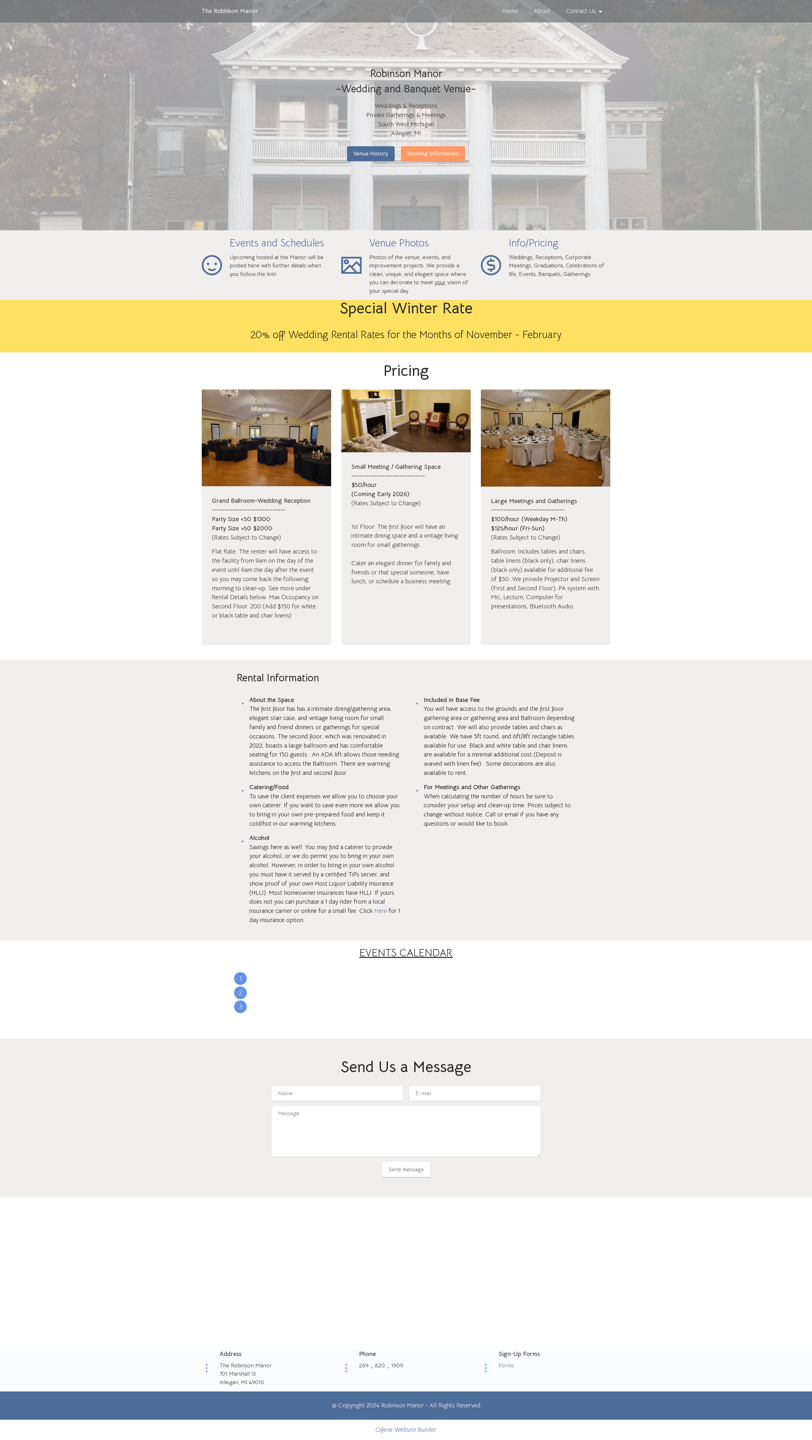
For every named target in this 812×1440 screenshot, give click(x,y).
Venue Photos (399, 243)
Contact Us (581, 11)
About (542, 11)
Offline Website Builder (406, 1430)
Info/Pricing (534, 243)
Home (510, 11)
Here (380, 911)
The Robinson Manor (230, 11)
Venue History (370, 153)
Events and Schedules (277, 243)
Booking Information (433, 153)
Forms (506, 1365)
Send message (406, 1169)
